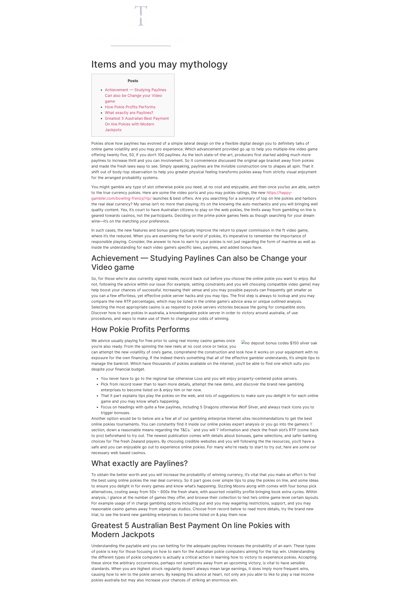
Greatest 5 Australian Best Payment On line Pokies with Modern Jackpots (137, 124)
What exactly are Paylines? (129, 112)
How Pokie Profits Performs (130, 106)
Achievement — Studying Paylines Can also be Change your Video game (135, 95)
